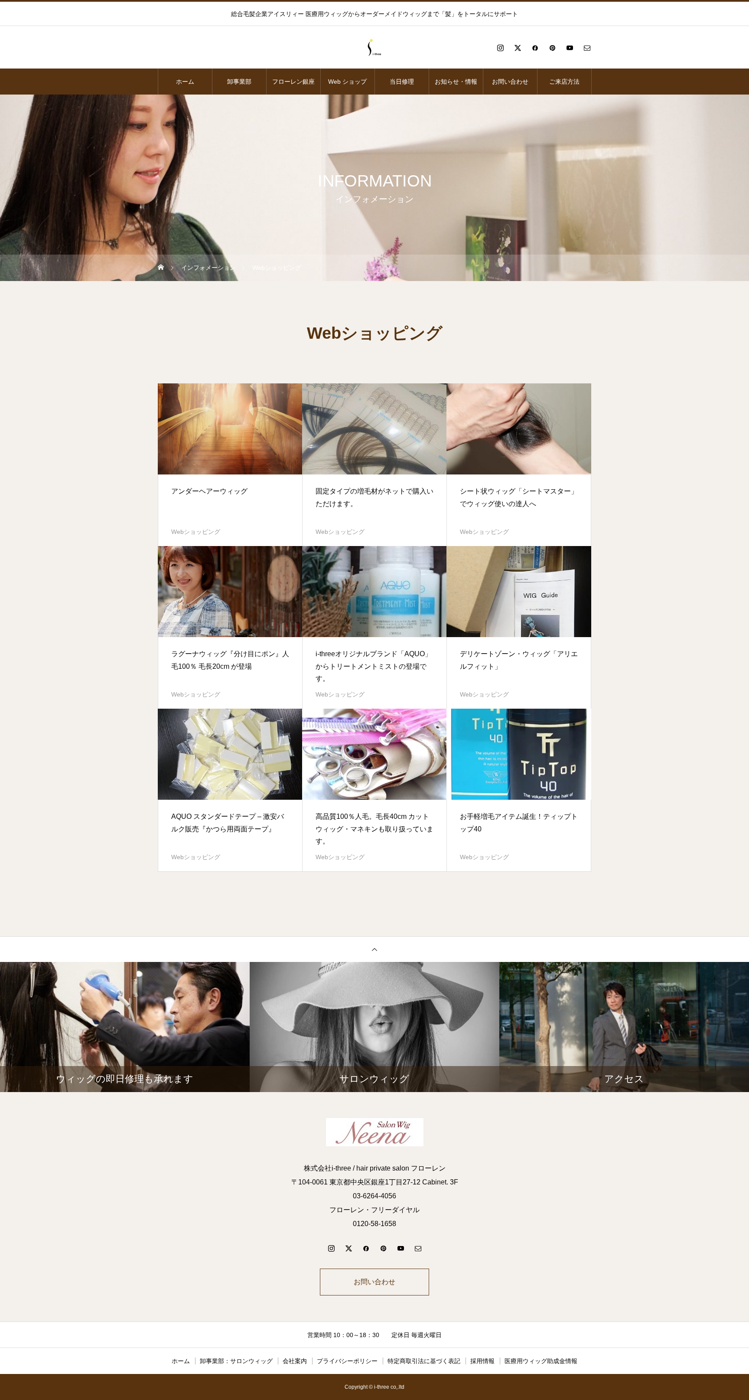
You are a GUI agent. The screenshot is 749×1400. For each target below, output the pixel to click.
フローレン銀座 (293, 81)
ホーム (185, 81)
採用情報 (482, 1360)
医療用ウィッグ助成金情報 (541, 1360)
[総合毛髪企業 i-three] (374, 48)
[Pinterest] (552, 47)
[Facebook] (535, 47)
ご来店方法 (564, 81)
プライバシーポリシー (347, 1360)
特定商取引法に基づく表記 (424, 1360)
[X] (517, 47)
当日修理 (402, 81)
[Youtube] (569, 47)
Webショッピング (195, 531)
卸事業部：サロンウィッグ (236, 1360)
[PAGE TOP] (374, 949)
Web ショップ (347, 81)
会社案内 (295, 1360)
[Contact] (587, 47)
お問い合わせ (510, 81)
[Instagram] (500, 47)
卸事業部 (239, 81)
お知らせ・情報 (456, 81)
